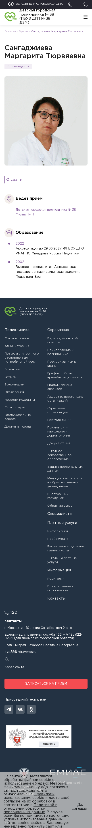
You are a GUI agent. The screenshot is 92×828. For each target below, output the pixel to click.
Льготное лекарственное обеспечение (59, 455)
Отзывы (10, 377)
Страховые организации (57, 410)
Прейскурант (57, 539)
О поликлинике (16, 338)
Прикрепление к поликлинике (60, 352)
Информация (57, 531)
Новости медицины (19, 399)
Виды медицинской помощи (62, 340)
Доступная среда (17, 426)
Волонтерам (14, 384)
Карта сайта (14, 667)
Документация (58, 443)
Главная (10, 31)
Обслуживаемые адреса (17, 417)
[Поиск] (46, 659)
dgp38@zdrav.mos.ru (20, 652)
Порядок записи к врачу (61, 363)
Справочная (58, 330)
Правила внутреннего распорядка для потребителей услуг (21, 357)
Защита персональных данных (65, 468)
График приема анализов (59, 387)
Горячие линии (59, 420)
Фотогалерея (15, 407)
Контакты (56, 598)
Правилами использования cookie (29, 796)
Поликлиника (16, 330)
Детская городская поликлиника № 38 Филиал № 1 (46, 212)
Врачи (23, 31)
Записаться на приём (46, 683)
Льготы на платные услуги (62, 560)
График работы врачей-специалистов (64, 375)
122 (59, 634)
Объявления (14, 392)
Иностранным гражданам (58, 496)
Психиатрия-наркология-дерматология (58, 431)
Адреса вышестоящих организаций (65, 398)
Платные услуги (62, 523)
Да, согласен (80, 807)
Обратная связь (59, 505)
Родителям (56, 578)
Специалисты (59, 514)
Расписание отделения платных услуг (65, 548)
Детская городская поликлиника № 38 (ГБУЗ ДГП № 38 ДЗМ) (37, 16)
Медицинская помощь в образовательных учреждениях (64, 482)
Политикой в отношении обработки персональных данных (30, 808)
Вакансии (12, 369)
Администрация (16, 346)
